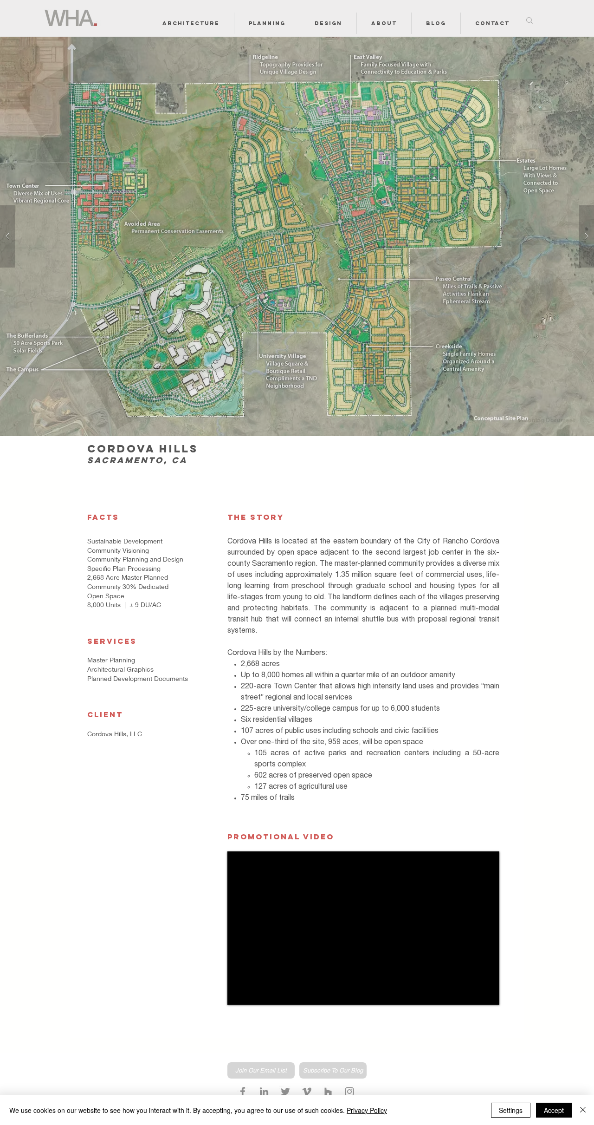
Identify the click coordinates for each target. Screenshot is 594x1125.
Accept (554, 1110)
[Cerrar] (582, 1110)
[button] (191, 23)
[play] (572, 44)
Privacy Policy (367, 1110)
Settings (511, 1110)
